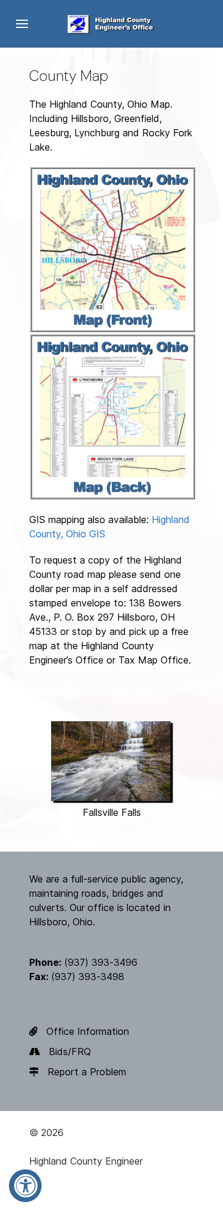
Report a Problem (87, 1072)
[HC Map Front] (112, 249)
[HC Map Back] (112, 416)
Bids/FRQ (70, 1051)
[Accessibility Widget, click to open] (25, 1185)
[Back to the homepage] (111, 24)
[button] (22, 24)
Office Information (87, 1031)
